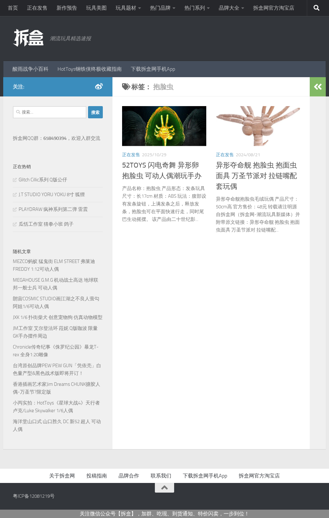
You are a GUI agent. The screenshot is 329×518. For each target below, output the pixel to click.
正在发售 (37, 8)
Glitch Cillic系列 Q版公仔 (43, 180)
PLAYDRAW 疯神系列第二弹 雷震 (53, 209)
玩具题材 (126, 8)
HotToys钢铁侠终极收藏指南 (90, 69)
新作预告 (67, 8)
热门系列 (194, 8)
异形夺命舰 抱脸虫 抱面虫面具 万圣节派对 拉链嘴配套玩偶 (256, 176)
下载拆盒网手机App (153, 69)
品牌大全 (229, 8)
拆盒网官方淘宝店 (273, 8)
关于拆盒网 (62, 476)
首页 (13, 8)
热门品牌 (160, 8)
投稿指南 (96, 476)
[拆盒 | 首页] (28, 38)
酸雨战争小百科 (31, 69)
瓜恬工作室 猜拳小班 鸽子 (46, 224)
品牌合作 (129, 476)
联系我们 (161, 476)
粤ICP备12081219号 (34, 496)
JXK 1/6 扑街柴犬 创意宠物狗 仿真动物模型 (57, 317)
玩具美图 (96, 8)
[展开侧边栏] (318, 86)
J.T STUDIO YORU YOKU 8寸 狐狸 (52, 194)
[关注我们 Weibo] (99, 86)
